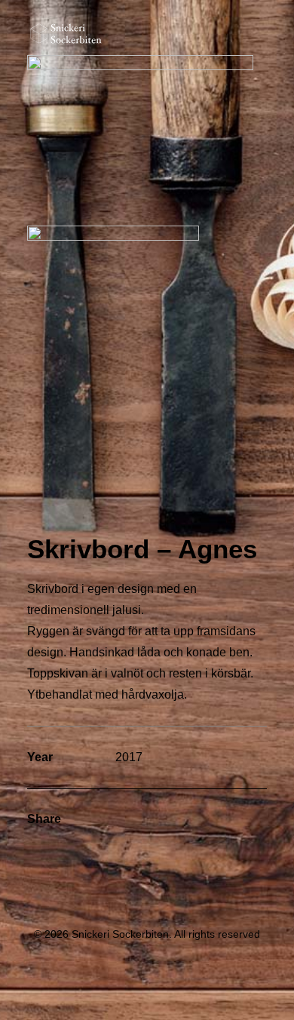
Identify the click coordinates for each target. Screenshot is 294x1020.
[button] (259, 33)
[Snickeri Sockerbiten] (66, 33)
